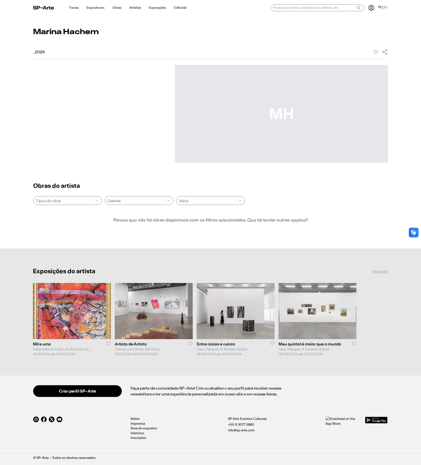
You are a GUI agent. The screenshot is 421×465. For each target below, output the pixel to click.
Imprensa (138, 424)
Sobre (135, 419)
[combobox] (36, 201)
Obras (117, 8)
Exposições (157, 8)
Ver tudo (380, 271)
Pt (380, 7)
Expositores (95, 8)
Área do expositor (144, 428)
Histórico (137, 433)
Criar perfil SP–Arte (77, 391)
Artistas (135, 8)
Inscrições (138, 438)
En (386, 7)
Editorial (180, 8)
